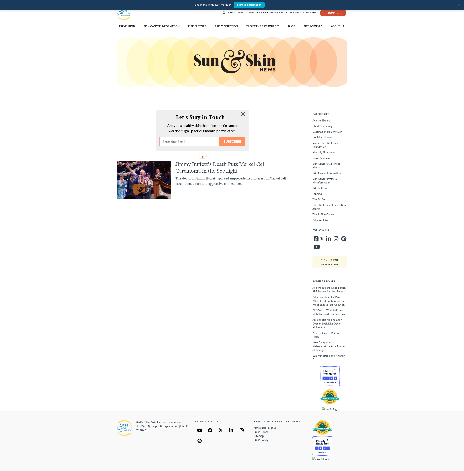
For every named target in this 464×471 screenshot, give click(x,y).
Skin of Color (320, 188)
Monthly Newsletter (324, 152)
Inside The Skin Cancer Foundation (325, 144)
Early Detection (226, 26)
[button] (200, 117)
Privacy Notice (206, 421)
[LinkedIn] (231, 430)
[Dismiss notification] (459, 5)
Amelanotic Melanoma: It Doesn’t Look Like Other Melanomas (327, 323)
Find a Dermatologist (241, 12)
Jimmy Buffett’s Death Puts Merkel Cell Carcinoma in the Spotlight (220, 167)
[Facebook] (315, 239)
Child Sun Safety (322, 126)
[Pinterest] (343, 239)
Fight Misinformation (249, 4)
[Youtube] (315, 248)
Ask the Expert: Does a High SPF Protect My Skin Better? (329, 289)
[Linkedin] (328, 239)
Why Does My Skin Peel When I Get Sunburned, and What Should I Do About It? (328, 300)
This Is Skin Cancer (323, 214)
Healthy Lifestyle (322, 137)
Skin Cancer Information (162, 26)
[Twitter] (322, 239)
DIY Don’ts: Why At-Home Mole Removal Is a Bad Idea (328, 312)
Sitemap (259, 436)
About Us (337, 26)
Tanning (317, 193)
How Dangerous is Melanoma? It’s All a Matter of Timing (328, 346)
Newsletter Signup (265, 427)
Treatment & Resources (262, 26)
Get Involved (313, 26)
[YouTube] (199, 430)
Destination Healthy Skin (327, 131)
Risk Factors (197, 26)
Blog (291, 26)
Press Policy (261, 440)
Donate (333, 13)
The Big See (319, 199)
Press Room (261, 432)
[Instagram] (335, 239)
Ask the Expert (321, 120)
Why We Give (320, 220)
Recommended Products (272, 12)
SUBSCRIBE (232, 141)
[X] (220, 430)
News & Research (322, 158)
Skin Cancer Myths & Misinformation (324, 180)
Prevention (127, 26)
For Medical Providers (304, 12)
